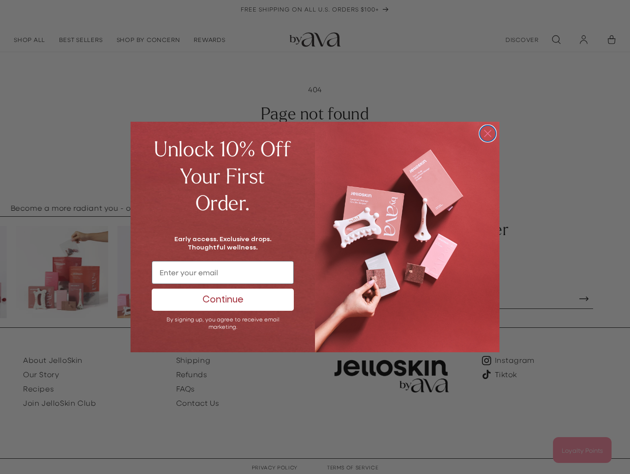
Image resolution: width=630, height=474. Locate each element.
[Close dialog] (488, 133)
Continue (223, 299)
